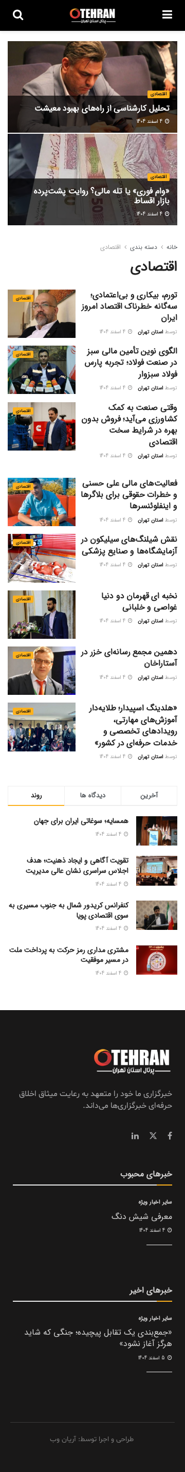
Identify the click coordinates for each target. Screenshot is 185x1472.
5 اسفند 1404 (152, 1358)
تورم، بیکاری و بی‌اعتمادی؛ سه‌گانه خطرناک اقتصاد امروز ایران (129, 307)
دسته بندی (143, 247)
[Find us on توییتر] (153, 1136)
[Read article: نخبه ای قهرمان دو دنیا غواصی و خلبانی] (42, 614)
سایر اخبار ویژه (155, 1202)
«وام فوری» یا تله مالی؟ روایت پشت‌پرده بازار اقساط (102, 196)
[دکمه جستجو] (18, 15)
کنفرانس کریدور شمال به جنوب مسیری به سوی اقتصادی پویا (68, 910)
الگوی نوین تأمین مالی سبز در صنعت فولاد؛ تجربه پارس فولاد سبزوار (131, 363)
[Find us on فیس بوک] (170, 1136)
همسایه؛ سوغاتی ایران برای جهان (81, 821)
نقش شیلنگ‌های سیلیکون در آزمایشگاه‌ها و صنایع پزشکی (129, 545)
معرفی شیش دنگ (142, 1216)
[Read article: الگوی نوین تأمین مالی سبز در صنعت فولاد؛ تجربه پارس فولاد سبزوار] (42, 370)
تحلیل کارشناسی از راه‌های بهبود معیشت (102, 108)
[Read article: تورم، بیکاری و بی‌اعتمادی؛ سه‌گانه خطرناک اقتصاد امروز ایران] (42, 314)
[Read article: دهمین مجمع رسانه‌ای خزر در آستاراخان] (42, 671)
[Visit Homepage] (93, 15)
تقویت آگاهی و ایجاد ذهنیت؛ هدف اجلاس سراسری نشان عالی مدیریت (77, 865)
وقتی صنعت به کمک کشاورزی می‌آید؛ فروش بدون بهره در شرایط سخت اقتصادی (129, 424)
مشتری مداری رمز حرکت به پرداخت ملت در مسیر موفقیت (68, 955)
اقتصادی (158, 94)
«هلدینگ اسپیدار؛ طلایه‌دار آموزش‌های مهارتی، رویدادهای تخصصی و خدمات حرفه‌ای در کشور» (133, 725)
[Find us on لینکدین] (135, 1136)
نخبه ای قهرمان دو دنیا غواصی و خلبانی (139, 601)
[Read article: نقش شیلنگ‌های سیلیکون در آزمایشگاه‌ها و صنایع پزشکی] (42, 558)
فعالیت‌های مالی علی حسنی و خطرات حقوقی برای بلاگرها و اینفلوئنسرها (129, 495)
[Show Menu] (167, 15)
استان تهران (150, 332)
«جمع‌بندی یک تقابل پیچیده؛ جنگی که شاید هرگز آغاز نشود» (98, 1338)
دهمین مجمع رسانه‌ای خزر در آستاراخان (129, 657)
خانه (171, 247)
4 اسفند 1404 (150, 121)
